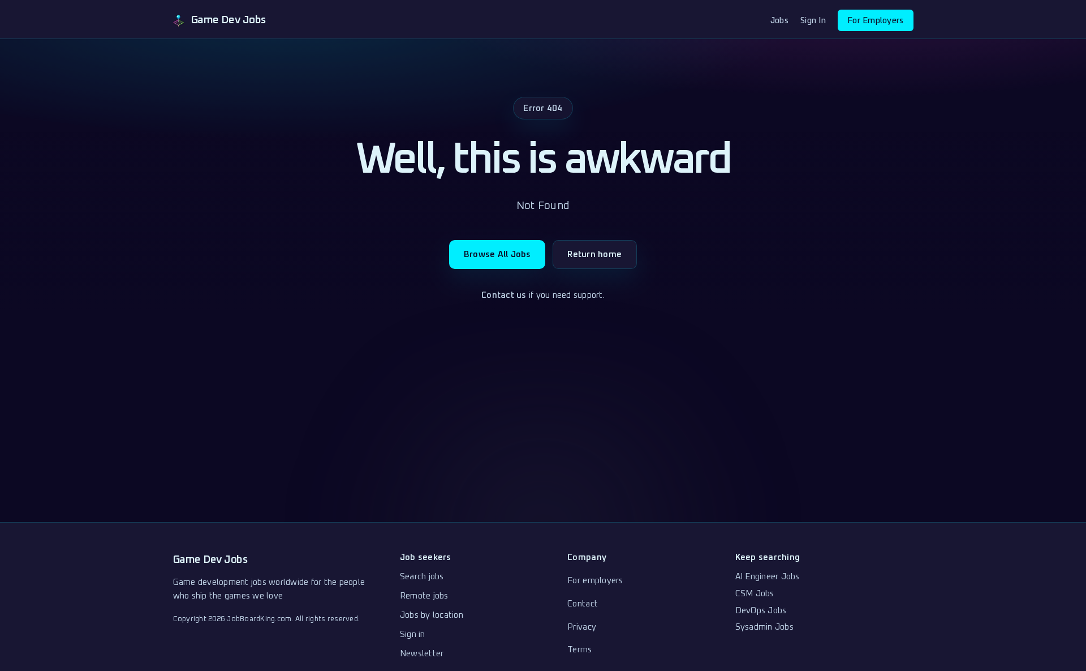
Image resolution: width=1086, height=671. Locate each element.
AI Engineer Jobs (767, 576)
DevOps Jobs (761, 610)
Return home (594, 254)
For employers (595, 580)
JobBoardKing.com (258, 619)
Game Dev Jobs (210, 559)
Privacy (581, 627)
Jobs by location (431, 615)
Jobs (779, 20)
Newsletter (422, 653)
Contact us (504, 295)
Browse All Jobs (497, 254)
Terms (579, 650)
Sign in (412, 634)
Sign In (813, 20)
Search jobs (422, 576)
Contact (582, 604)
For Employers (875, 20)
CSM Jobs (754, 593)
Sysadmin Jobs (764, 627)
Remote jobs (424, 596)
